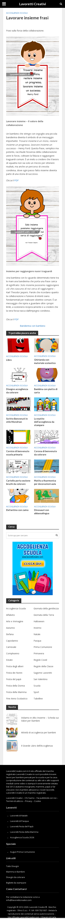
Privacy (28, 801)
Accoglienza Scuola (17, 13)
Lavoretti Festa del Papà (21, 826)
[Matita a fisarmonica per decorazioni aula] (46, 466)
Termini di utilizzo (14, 801)
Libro (9, 360)
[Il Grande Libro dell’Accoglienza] (12, 745)
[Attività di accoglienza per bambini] (12, 732)
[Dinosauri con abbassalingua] (46, 495)
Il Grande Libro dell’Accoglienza (37, 745)
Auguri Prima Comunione (22, 851)
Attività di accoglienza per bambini (38, 732)
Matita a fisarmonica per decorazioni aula (45, 482)
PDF (16, 180)
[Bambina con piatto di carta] (46, 374)
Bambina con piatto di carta (45, 391)
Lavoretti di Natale (19, 815)
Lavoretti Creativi (32, 4)
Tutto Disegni (12, 866)
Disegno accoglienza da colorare (17, 391)
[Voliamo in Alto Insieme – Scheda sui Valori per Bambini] (12, 719)
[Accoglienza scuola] (32, 568)
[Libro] (18, 345)
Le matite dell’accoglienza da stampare (44, 421)
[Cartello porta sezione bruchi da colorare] (18, 466)
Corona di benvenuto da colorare (45, 453)
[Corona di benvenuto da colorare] (46, 436)
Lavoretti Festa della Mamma (24, 831)
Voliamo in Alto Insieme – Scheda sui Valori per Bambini (40, 719)
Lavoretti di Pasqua (19, 821)
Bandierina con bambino (32, 325)
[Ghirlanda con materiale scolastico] (46, 345)
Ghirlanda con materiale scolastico (45, 361)
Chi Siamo (30, 798)
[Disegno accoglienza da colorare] (18, 374)
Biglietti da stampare (16, 882)
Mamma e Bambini (15, 871)
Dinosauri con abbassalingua (41, 512)
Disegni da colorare (15, 877)
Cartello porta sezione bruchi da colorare (18, 482)
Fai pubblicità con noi (46, 798)
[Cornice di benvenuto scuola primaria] (18, 436)
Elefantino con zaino (17, 510)
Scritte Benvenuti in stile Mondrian (17, 420)
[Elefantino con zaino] (18, 495)
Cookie (37, 801)
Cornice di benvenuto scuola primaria (17, 453)
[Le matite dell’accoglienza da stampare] (46, 404)
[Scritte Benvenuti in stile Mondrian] (18, 404)
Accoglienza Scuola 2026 (22, 837)
